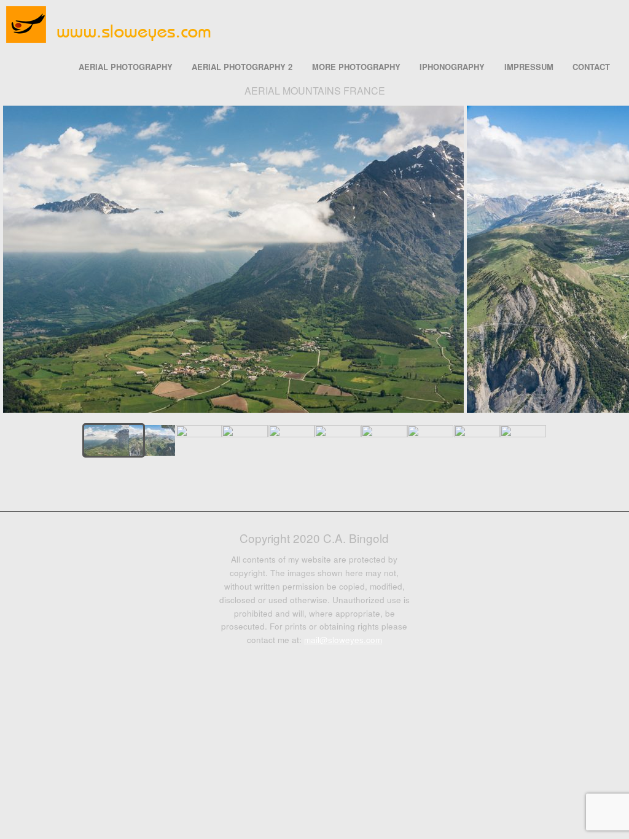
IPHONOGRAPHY (452, 66)
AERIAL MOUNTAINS (306, 480)
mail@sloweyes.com (343, 640)
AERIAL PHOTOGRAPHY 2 (242, 66)
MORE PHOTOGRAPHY (356, 66)
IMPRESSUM (528, 66)
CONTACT (591, 66)
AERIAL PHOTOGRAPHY (126, 66)
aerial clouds (322, 480)
